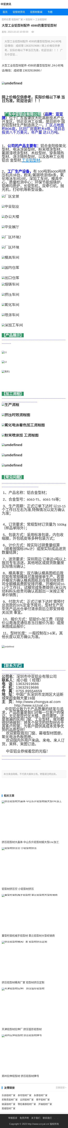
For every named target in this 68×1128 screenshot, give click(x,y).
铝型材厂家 (17, 19)
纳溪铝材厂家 (8, 1104)
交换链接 (60, 1087)
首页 (5, 12)
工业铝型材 (41, 19)
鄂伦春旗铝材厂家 (27, 1104)
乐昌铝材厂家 (8, 1095)
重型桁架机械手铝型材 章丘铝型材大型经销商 (28, 935)
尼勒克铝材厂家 (10, 1099)
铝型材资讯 (19, 12)
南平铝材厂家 (43, 1099)
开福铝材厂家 (45, 1104)
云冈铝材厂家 (27, 1099)
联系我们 (47, 1118)
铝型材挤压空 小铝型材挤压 (18, 888)
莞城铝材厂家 (8, 1108)
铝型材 (29, 19)
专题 (50, 12)
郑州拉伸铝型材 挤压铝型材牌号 (20, 1075)
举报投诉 (12, 1118)
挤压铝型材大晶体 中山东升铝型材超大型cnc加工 (30, 842)
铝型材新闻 (36, 12)
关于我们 (35, 1118)
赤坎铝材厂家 (24, 1095)
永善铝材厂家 (40, 1095)
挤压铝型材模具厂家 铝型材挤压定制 (23, 982)
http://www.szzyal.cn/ (38, 1124)
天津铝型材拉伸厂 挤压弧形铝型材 (22, 1029)
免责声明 (24, 1118)
